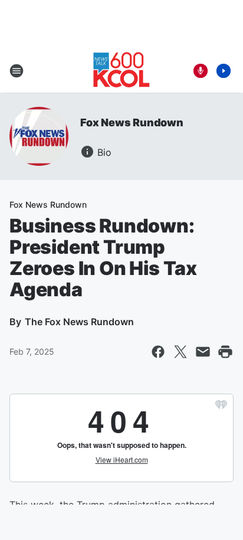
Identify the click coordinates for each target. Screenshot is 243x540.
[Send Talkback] (200, 71)
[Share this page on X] (180, 351)
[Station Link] (121, 71)
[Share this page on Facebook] (158, 351)
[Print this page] (225, 351)
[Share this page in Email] (203, 351)
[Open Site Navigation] (16, 71)
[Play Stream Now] (223, 71)
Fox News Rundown (131, 122)
